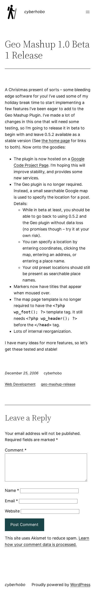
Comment (16, 450)
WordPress (80, 584)
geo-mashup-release (58, 384)
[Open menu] (87, 12)
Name (12, 490)
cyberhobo (34, 11)
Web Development (20, 384)
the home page (56, 140)
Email (11, 500)
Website (12, 511)
